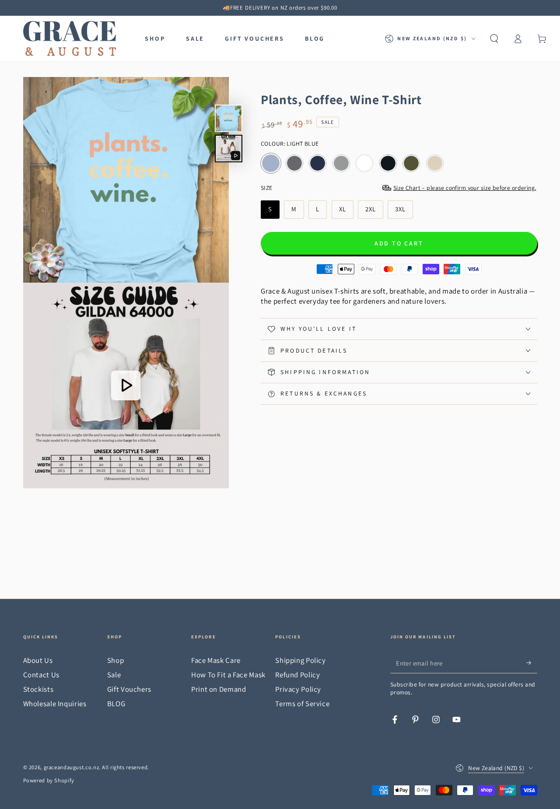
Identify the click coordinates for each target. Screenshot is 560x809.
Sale (114, 674)
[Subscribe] (531, 663)
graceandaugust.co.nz (71, 767)
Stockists (38, 689)
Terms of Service (302, 703)
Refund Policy (297, 674)
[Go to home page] (69, 38)
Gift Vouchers (129, 689)
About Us (38, 660)
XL (346, 211)
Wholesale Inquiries (55, 703)
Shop (115, 660)
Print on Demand (218, 689)
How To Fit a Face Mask (228, 674)
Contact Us (41, 674)
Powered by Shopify (48, 780)
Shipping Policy (300, 660)
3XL (404, 211)
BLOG (116, 703)
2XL (374, 211)
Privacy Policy (298, 689)
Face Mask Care (216, 660)
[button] (494, 38)
